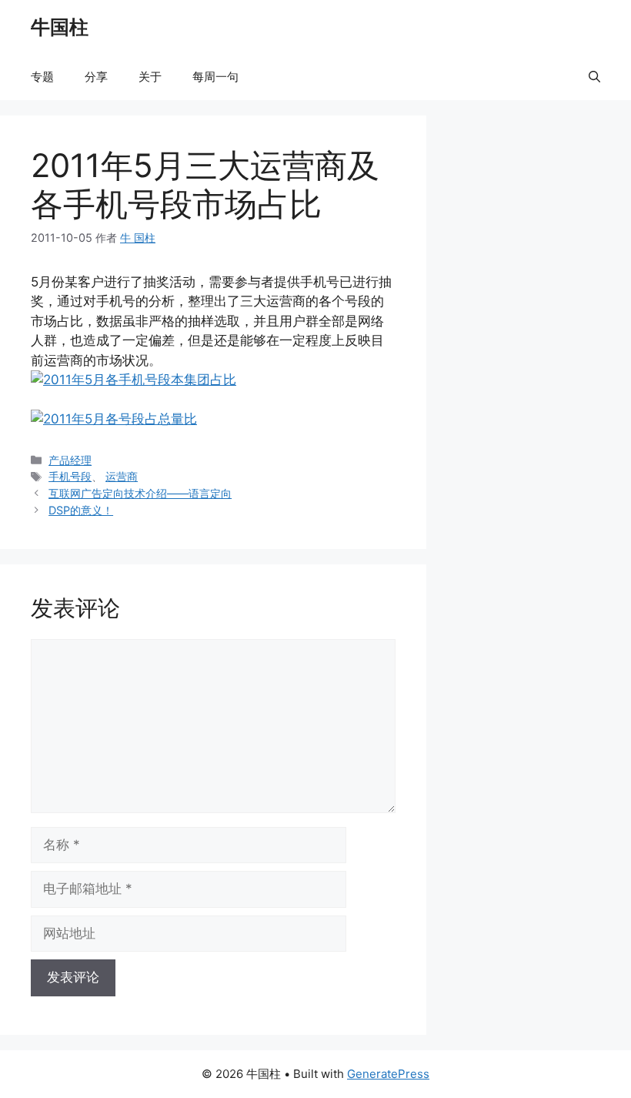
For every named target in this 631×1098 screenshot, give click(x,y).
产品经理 (70, 460)
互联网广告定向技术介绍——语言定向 (140, 493)
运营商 (121, 476)
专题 (42, 76)
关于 (150, 76)
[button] (594, 77)
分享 (96, 76)
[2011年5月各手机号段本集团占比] (133, 379)
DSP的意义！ (80, 510)
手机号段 (70, 476)
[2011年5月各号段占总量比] (114, 419)
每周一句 (215, 76)
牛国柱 (59, 26)
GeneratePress (388, 1073)
